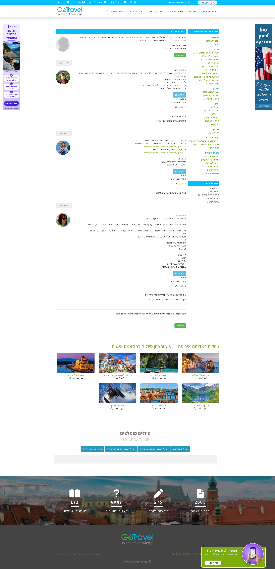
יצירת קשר (61, 2)
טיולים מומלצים (175, 11)
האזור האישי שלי (115, 11)
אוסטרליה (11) (212, 40)
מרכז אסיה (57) (212, 120)
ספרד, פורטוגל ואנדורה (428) (206, 76)
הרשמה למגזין (96, 2)
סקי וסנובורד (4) (212, 198)
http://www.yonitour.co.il (174, 266)
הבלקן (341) (213, 63)
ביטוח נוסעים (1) (212, 188)
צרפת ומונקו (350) (211, 83)
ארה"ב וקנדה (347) (210, 91)
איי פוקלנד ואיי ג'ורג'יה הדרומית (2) (203, 141)
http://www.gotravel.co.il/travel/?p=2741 (165, 146)
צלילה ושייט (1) (212, 201)
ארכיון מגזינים (155, 11)
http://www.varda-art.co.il (173, 88)
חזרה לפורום (180, 55)
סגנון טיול (192, 11)
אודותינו (186, 554)
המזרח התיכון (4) (211, 110)
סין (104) (215, 124)
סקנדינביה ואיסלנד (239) (208, 80)
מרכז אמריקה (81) (211, 98)
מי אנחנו (77, 2)
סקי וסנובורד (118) (210, 166)
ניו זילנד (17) (213, 44)
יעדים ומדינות (209, 11)
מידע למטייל (117, 2)
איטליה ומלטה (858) (210, 56)
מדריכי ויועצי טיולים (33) (208, 194)
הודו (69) (215, 107)
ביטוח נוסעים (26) (211, 156)
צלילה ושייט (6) (212, 170)
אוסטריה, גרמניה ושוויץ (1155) (205, 52)
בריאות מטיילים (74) (210, 159)
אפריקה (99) (213, 132)
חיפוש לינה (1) (213, 191)
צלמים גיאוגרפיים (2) (210, 173)
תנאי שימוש (197, 554)
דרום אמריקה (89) (211, 95)
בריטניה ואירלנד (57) (210, 59)
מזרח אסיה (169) (211, 117)
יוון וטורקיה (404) (211, 69)
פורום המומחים (136, 11)
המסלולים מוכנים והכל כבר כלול (221, 552)
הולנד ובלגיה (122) (210, 66)
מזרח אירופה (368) (210, 73)
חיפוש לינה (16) (212, 163)
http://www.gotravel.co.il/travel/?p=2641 (165, 152)
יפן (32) (215, 114)
